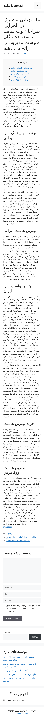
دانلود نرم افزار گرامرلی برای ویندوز (21, 537)
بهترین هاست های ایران (20, 74)
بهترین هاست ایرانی (19, 71)
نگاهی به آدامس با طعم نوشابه (15, 670)
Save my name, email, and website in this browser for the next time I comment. (23, 609)
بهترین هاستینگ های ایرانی (21, 68)
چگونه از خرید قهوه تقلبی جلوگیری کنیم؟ (19, 674)
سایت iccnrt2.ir (13, 5)
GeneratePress (22, 713)
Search (6, 632)
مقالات (9, 534)
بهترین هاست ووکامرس (20, 79)
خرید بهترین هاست (18, 76)
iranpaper (7, 527)
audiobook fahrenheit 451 (18, 541)
